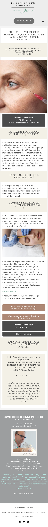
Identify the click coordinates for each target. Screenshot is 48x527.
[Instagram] (28, 521)
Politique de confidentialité (24, 507)
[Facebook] (20, 521)
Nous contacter (23, 334)
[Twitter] (24, 521)
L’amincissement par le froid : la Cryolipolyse (23, 317)
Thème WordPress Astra (27, 516)
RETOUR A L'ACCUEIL (24, 494)
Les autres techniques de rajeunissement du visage (23, 307)
